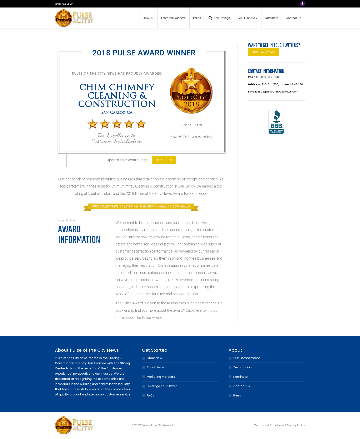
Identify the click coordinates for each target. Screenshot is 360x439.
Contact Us (241, 386)
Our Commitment (246, 358)
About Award (156, 367)
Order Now (154, 358)
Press (237, 395)
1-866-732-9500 (269, 77)
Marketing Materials (161, 377)
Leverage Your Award (162, 386)
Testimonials (242, 367)
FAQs (150, 395)
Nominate (240, 377)
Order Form (191, 125)
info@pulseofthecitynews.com (278, 92)
